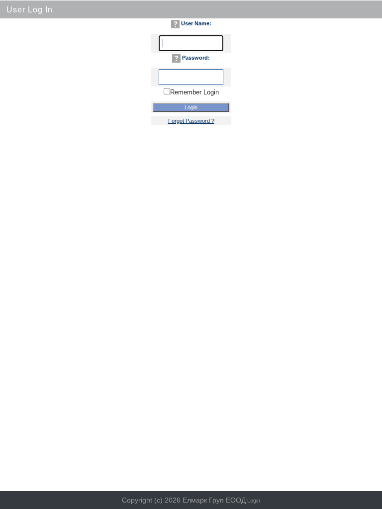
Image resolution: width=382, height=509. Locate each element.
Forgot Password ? (191, 121)
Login (253, 501)
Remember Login (194, 92)
